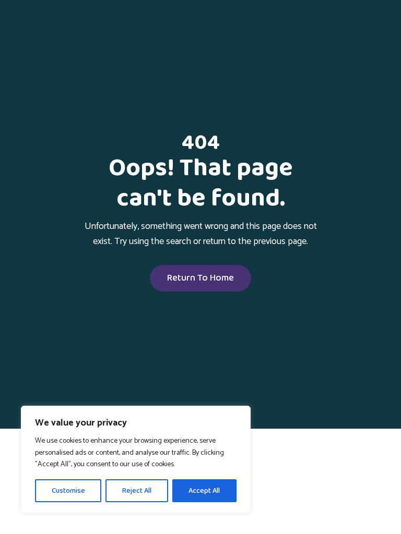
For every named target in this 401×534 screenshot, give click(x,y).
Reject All (136, 490)
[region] (136, 459)
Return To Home (200, 278)
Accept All (204, 490)
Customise (68, 490)
